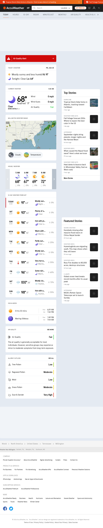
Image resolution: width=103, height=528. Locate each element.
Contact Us (74, 460)
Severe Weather (69, 498)
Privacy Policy (39, 522)
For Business (7, 470)
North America (17, 444)
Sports (5, 502)
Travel (12, 502)
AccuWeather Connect (61, 470)
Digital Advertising (46, 460)
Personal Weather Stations (81, 470)
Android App (18, 479)
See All (51, 358)
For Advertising (31, 470)
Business (22, 498)
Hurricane (39, 498)
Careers (57, 460)
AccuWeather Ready (9, 498)
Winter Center (34, 502)
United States (32, 444)
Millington (60, 444)
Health (31, 498)
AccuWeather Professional (30, 489)
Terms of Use (28, 522)
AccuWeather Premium (10, 489)
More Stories (68, 178)
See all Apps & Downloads (34, 479)
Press (65, 460)
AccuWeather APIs (45, 470)
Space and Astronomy (84, 498)
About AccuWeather (30, 460)
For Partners (19, 470)
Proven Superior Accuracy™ (12, 460)
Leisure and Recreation (53, 498)
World (4, 444)
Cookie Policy (49, 522)
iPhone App (7, 479)
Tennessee (46, 444)
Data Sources (73, 522)
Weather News (22, 502)
